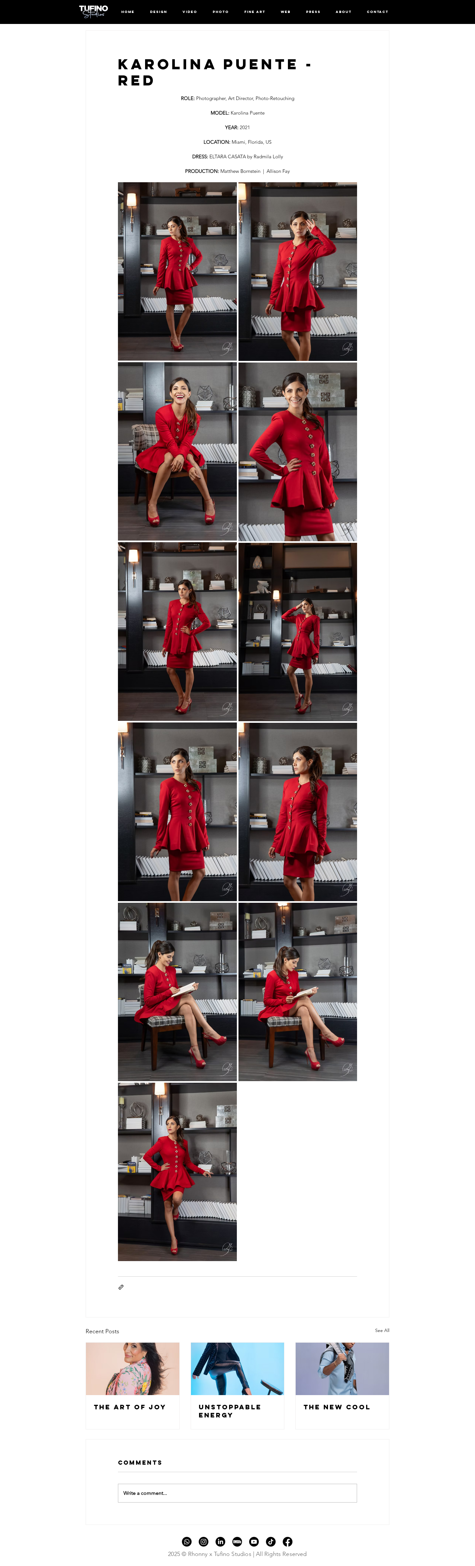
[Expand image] (177, 271)
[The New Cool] (342, 1369)
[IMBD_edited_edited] (237, 1542)
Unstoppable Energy (230, 1411)
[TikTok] (271, 1542)
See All (382, 1330)
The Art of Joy (130, 1407)
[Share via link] (121, 1287)
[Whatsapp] (187, 1542)
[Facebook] (287, 1542)
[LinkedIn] (220, 1542)
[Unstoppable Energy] (237, 1369)
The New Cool (337, 1407)
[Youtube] (254, 1542)
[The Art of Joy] (132, 1369)
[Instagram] (203, 1542)
